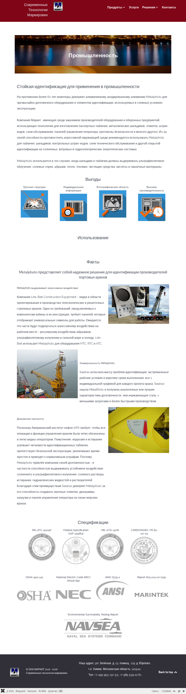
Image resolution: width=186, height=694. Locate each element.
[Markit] (15, 672)
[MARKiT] (58, 6)
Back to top (166, 672)
